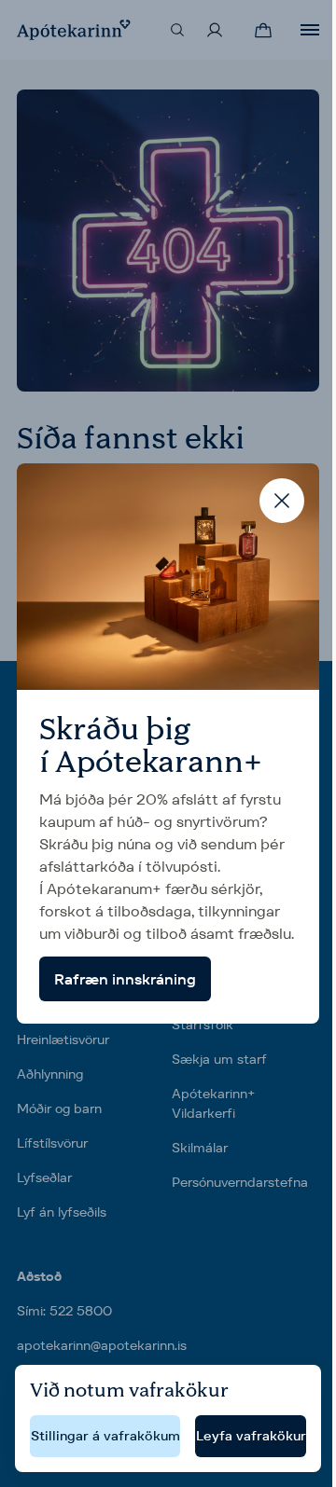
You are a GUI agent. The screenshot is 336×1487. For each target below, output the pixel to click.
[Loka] (281, 500)
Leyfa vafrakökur (251, 1435)
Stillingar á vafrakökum (105, 1435)
